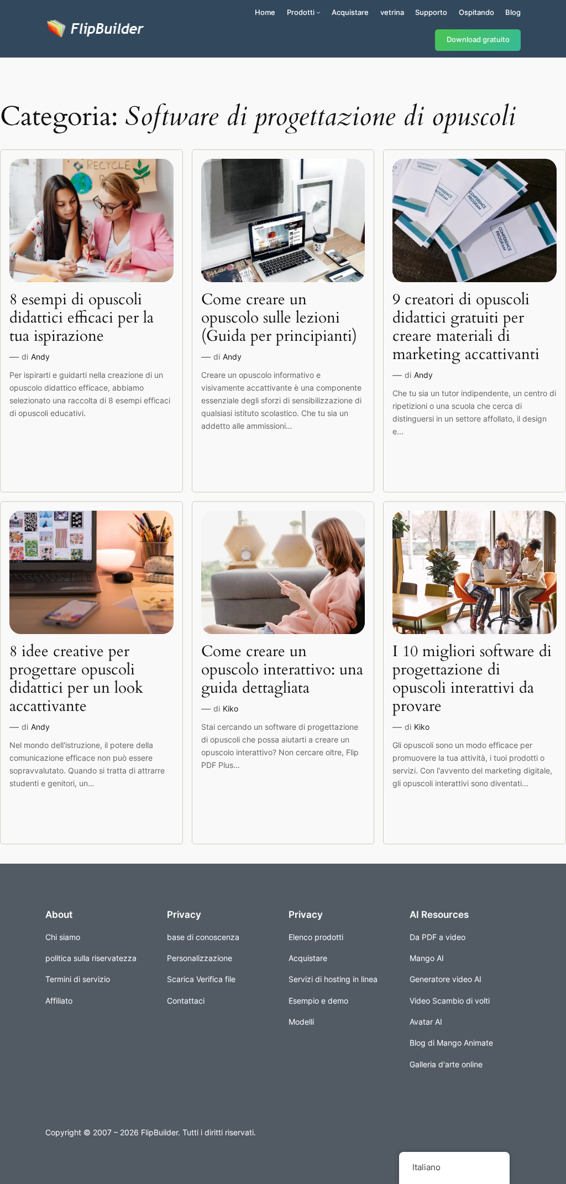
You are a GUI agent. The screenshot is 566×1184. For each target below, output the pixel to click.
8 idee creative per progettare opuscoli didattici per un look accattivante (76, 679)
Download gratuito (478, 39)
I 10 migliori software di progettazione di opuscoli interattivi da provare (472, 679)
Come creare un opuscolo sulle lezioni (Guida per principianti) (279, 317)
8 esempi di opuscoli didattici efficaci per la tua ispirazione (81, 317)
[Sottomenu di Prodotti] (318, 12)
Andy (40, 356)
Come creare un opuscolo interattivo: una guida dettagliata (282, 669)
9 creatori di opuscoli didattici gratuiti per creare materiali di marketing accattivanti (465, 327)
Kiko (230, 708)
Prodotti (301, 12)
